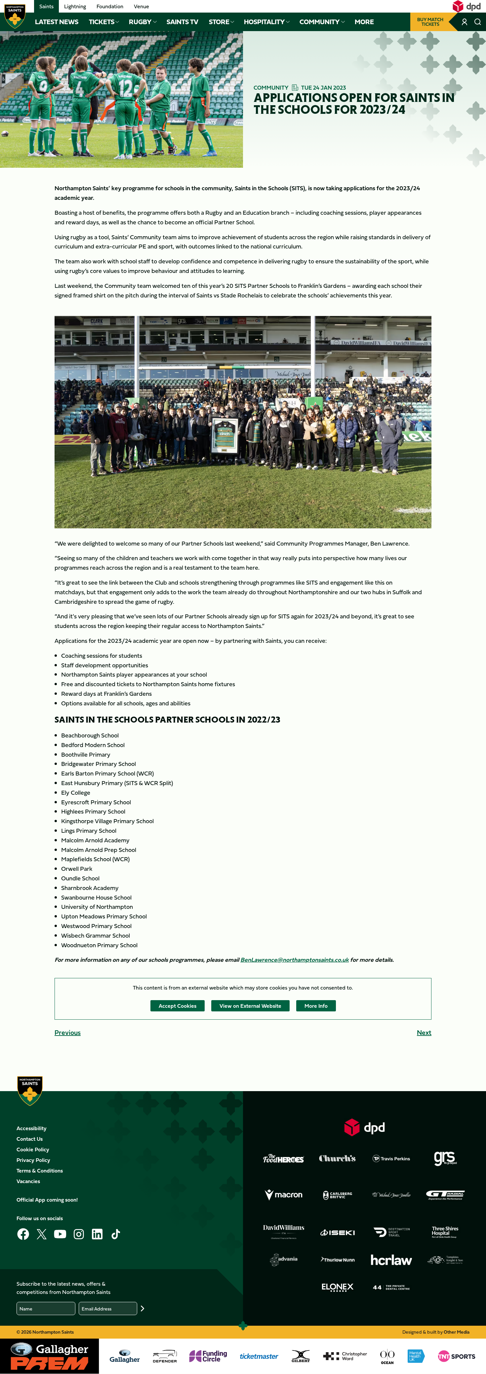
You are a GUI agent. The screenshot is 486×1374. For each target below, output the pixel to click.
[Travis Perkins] (391, 1158)
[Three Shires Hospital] (445, 1232)
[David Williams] (283, 1232)
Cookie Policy (33, 1149)
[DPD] (364, 1127)
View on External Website (250, 1006)
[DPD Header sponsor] (467, 6)
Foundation (110, 6)
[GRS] (445, 1158)
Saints (46, 6)
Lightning (75, 6)
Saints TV (182, 22)
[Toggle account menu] (465, 22)
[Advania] (283, 1260)
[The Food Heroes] (283, 1158)
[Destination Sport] (391, 1232)
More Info (316, 1006)
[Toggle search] (477, 22)
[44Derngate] (391, 1287)
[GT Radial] (445, 1195)
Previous (68, 1032)
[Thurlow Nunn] (337, 1260)
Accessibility (32, 1128)
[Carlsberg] (337, 1195)
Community (320, 22)
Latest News (56, 22)
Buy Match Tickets (430, 21)
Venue (141, 6)
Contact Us (30, 1138)
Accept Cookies (177, 1006)
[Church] (337, 1158)
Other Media (456, 1331)
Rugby (140, 22)
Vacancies (28, 1181)
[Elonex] (337, 1287)
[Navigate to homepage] (15, 16)
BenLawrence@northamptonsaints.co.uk (294, 959)
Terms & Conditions (40, 1170)
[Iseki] (337, 1232)
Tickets (101, 22)
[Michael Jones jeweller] (391, 1195)
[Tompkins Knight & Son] (445, 1260)
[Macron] (283, 1195)
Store (219, 22)
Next (424, 1032)
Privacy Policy (33, 1160)
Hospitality (264, 22)
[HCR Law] (391, 1260)
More (364, 22)
